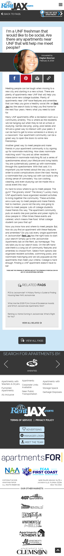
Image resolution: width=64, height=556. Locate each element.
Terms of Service (21, 420)
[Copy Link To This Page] (48, 78)
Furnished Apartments (8, 389)
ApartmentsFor (9, 483)
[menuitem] (11, 383)
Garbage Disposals (52, 392)
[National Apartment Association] (12, 471)
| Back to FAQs (12, 14)
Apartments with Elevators (51, 382)
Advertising (34, 429)
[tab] (32, 365)
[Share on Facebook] (14, 78)
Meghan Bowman (47, 58)
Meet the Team (33, 442)
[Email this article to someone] (37, 78)
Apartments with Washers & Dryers (11, 382)
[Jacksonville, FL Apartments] (17, 5)
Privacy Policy (45, 420)
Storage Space (50, 388)
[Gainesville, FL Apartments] (32, 505)
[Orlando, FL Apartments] (32, 495)
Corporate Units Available (30, 386)
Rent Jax (26, 235)
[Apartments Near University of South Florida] (32, 523)
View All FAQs (34, 340)
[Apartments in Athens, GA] (32, 532)
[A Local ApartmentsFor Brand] (32, 457)
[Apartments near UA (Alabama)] (32, 542)
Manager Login (34, 436)
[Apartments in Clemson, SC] (32, 551)
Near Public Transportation (29, 392)
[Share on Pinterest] (26, 78)
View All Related (31, 323)
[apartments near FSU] (32, 514)
